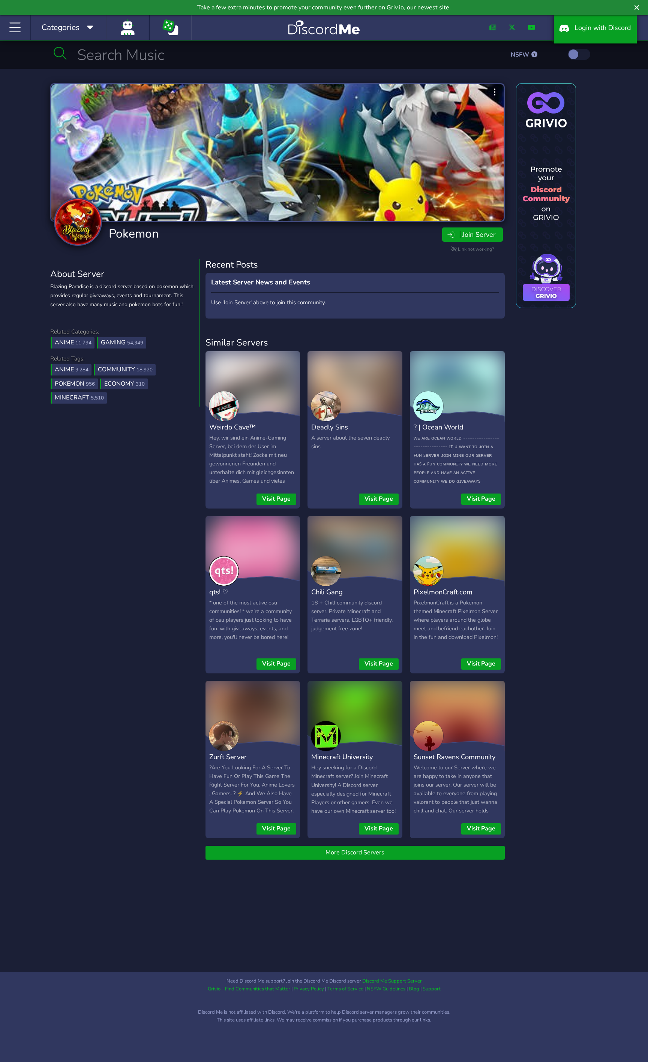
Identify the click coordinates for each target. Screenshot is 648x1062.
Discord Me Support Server (392, 981)
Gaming (122, 342)
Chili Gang (327, 592)
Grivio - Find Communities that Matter (249, 989)
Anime (73, 342)
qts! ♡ (218, 592)
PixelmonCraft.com (443, 592)
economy (124, 384)
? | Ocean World (439, 427)
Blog (414, 989)
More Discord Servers (355, 852)
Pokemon (134, 234)
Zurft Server (228, 756)
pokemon (75, 384)
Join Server (478, 234)
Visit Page (276, 499)
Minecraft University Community (342, 762)
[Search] (60, 53)
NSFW (521, 55)
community (125, 369)
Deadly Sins (329, 427)
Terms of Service (345, 989)
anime (71, 369)
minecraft (79, 397)
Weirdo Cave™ (232, 427)
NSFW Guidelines (386, 989)
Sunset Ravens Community (454, 756)
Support (432, 989)
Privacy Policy (309, 989)
